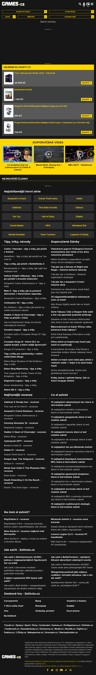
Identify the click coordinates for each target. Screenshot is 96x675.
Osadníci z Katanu (76, 601)
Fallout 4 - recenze (14, 463)
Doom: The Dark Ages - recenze (21, 487)
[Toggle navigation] (92, 4)
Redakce (36, 661)
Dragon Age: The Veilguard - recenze (24, 459)
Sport (27, 625)
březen (30, 17)
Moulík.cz (70, 629)
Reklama (28, 661)
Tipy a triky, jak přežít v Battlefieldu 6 (24, 264)
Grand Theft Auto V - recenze (20, 454)
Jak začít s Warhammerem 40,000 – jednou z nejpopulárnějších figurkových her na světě (25, 560)
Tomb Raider (17, 225)
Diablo (79, 216)
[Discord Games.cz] (61, 670)
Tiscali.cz (9, 625)
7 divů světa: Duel (13, 606)
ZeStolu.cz (87, 625)
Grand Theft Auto (47, 198)
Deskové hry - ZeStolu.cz (22, 593)
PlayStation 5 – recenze (16, 519)
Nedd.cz (59, 629)
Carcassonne (11, 601)
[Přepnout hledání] (80, 4)
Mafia (79, 198)
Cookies (45, 661)
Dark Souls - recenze (15, 475)
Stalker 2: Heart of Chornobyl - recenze (25, 432)
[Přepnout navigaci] (84, 4)
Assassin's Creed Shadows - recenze (24, 411)
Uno (6, 611)
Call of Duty (48, 216)
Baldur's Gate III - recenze (18, 445)
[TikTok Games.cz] (66, 670)
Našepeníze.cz (35, 632)
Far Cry (16, 216)
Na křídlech (10, 616)
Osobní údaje (54, 661)
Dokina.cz (9, 632)
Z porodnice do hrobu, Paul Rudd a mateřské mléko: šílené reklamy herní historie (71, 352)
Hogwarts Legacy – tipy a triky (20, 381)
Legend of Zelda (79, 234)
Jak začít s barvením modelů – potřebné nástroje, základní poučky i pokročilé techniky (23, 570)
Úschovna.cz (46, 629)
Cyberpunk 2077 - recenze (18, 441)
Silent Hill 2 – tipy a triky (17, 390)
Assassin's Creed (17, 198)
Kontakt (71, 661)
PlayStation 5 (23, 12)
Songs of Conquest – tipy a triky (21, 349)
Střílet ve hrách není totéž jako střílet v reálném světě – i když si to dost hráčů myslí (72, 363)
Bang (38, 601)
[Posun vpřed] (91, 154)
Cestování (44, 625)
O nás (77, 661)
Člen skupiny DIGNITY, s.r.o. (71, 666)
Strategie (70, 12)
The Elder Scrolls (48, 207)
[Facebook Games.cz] (47, 670)
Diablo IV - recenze (14, 450)
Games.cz (57, 625)
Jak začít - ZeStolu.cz (19, 549)
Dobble (70, 606)
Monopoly (40, 606)
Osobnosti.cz (12, 629)
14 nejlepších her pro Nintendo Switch (71, 447)
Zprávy (19, 625)
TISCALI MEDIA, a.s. (52, 666)
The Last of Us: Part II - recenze (21, 406)
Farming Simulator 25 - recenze (21, 423)
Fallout (79, 207)
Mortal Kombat (17, 234)
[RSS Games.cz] (70, 670)
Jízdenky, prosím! (44, 611)
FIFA (48, 225)
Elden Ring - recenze (15, 436)
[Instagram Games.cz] (57, 670)
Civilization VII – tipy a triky (18, 303)
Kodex (64, 661)
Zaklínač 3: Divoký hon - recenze (21, 402)
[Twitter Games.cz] (52, 670)
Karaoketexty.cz (29, 629)
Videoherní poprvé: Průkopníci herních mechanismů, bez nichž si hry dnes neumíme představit (72, 252)
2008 (7, 17)
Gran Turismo (48, 234)
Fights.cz (82, 629)
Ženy (35, 625)
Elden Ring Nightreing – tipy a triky (23, 369)
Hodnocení (70, 17)
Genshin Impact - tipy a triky (19, 330)
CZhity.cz (21, 632)
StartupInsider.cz (68, 632)
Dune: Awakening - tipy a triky (20, 385)
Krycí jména (73, 611)
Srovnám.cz (51, 632)
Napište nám (40, 664)
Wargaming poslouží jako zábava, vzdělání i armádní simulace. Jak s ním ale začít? (72, 575)
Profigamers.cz (72, 625)
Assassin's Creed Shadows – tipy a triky (25, 298)
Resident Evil (79, 225)
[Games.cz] (13, 4)
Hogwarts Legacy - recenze (19, 427)
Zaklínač (16, 207)
